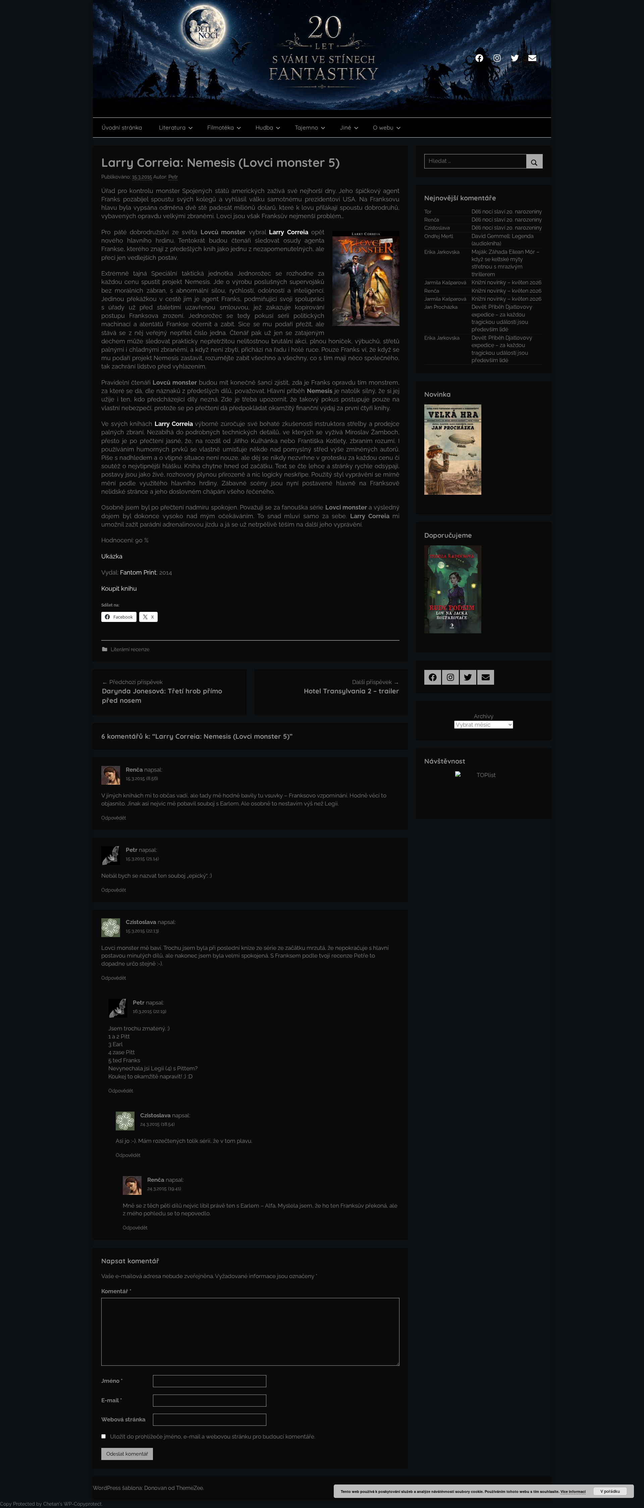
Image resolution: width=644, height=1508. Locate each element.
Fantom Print (138, 572)
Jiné (345, 127)
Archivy (483, 716)
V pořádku (610, 1491)
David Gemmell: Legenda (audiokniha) (503, 240)
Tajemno (306, 127)
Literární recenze (130, 649)
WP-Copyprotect (83, 1504)
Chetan (51, 1504)
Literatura (172, 127)
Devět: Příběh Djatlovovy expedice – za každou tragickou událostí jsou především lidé (502, 318)
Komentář (116, 1291)
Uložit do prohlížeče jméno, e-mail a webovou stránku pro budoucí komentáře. (212, 1436)
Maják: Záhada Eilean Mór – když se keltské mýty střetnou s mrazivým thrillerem (505, 263)
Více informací (573, 1491)
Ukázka (111, 556)
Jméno (112, 1380)
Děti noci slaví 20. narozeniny (507, 211)
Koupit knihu (119, 588)
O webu (383, 127)
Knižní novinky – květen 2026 (507, 282)
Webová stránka (123, 1419)
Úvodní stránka (122, 127)
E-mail (111, 1400)
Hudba (264, 127)
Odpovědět (113, 818)
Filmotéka (220, 127)
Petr (173, 177)
